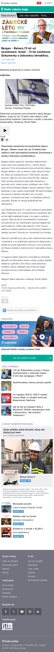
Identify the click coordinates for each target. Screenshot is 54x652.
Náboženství (8, 15)
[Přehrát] (5, 130)
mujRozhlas (6, 319)
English (43, 645)
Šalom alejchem (8, 63)
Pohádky (7, 332)
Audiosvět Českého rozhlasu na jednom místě (20, 349)
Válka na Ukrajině (10, 561)
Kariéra (31, 572)
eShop (5, 572)
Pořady (22, 332)
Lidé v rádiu (33, 569)
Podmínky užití (31, 645)
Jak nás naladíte (29, 15)
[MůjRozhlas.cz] (5, 75)
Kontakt (31, 576)
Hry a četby (9, 326)
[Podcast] (2, 140)
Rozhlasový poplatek (37, 580)
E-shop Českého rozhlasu (17, 424)
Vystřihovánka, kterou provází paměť (32, 382)
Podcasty (6, 593)
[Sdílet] (7, 140)
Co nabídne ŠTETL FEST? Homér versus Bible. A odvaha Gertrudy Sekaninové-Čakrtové (30, 397)
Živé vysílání (9, 337)
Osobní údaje (17, 645)
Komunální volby (10, 565)
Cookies (5, 645)
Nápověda (33, 565)
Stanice (5, 569)
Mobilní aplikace (9, 596)
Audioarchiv (7, 589)
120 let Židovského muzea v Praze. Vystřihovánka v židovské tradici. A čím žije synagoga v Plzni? (31, 373)
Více (45, 15)
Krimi (23, 326)
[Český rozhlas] (9, 3)
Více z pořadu (10, 366)
